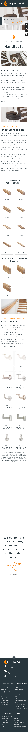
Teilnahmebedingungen (19, 722)
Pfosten (16, 702)
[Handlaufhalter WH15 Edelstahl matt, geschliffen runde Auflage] (21, 437)
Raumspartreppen (5, 700)
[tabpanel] (14, 18)
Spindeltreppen (4, 693)
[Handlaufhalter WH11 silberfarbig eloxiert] (21, 397)
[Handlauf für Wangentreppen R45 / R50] (21, 244)
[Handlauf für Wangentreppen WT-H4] (21, 209)
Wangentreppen (5, 687)
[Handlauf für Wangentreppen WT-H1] (7, 191)
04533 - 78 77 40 (11, 671)
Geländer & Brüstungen (20, 700)
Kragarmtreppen (5, 697)
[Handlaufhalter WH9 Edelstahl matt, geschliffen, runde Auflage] (21, 377)
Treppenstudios (14, 574)
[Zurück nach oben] (14, 658)
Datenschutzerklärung (19, 724)
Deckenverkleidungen (20, 704)
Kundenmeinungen (6, 730)
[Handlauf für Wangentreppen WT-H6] (21, 227)
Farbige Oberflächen (19, 689)
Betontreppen (4, 702)
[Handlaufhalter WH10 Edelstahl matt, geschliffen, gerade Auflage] (7, 397)
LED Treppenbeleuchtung (21, 708)
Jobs (3, 728)
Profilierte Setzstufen (20, 698)
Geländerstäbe (18, 693)
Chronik (3, 726)
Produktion (4, 720)
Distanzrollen (18, 695)
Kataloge (16, 718)
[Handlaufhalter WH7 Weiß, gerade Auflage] (21, 357)
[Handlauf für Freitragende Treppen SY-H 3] (7, 287)
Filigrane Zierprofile (19, 706)
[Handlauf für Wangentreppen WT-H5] (7, 227)
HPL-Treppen (4, 695)
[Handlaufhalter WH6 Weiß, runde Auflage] (7, 357)
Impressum (16, 720)
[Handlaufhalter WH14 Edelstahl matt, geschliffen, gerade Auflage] (7, 437)
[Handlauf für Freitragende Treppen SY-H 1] (7, 269)
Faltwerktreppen (5, 698)
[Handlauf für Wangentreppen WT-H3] (7, 209)
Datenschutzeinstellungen (20, 726)
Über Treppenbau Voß (7, 716)
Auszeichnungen (5, 722)
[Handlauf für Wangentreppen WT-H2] (21, 191)
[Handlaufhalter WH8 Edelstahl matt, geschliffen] (7, 377)
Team (3, 724)
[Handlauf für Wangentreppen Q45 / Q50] (7, 244)
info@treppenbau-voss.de (13, 673)
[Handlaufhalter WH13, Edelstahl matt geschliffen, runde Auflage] (21, 417)
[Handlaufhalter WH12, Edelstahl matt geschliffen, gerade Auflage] (7, 417)
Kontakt (15, 716)
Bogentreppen (4, 689)
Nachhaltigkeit (5, 718)
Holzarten (17, 687)
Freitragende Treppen (6, 691)
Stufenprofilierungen (20, 697)
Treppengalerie (4, 704)
